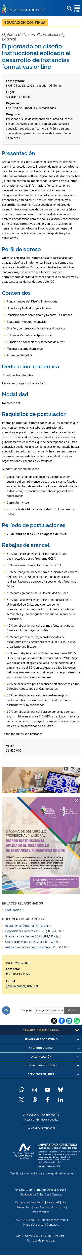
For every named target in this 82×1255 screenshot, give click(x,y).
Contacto (53, 1224)
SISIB (19, 1236)
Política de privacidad (41, 1240)
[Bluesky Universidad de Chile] (60, 1090)
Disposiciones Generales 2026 (33, 931)
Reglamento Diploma (27, 926)
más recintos (41, 1212)
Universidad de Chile (38, 1236)
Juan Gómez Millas (46, 1207)
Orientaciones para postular (31, 942)
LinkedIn (69, 1021)
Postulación (13, 910)
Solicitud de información (41, 1128)
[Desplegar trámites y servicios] (77, 1030)
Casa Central (53, 1194)
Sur (63, 1207)
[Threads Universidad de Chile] (35, 1100)
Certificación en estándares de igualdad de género (43, 1173)
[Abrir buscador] (69, 8)
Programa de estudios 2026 (31, 936)
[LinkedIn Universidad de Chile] (60, 1100)
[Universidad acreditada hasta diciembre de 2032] (46, 1154)
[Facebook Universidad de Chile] (48, 1100)
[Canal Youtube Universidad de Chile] (48, 1090)
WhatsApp (77, 1021)
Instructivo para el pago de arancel (36, 947)
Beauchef (53, 1202)
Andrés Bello (35, 1202)
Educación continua (24, 22)
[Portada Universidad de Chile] (25, 8)
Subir (6, 1010)
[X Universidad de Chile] (22, 1100)
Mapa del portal (33, 1224)
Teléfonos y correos (53, 1220)
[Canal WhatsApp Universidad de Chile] (22, 1090)
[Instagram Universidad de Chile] (35, 1090)
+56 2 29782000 (25, 1220)
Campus (20, 1202)
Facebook (62, 1021)
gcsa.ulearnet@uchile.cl (22, 986)
